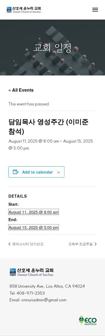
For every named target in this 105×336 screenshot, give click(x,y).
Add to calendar (37, 172)
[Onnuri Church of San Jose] (24, 10)
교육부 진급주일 (81, 243)
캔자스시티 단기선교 (27, 243)
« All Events (21, 90)
